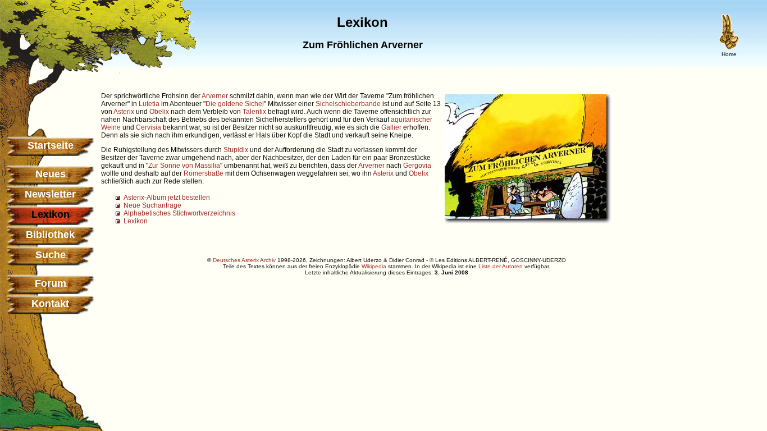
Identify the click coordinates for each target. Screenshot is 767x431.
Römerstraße (203, 173)
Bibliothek (50, 234)
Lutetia (149, 104)
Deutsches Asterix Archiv (244, 260)
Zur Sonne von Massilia (184, 165)
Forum (50, 283)
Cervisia (148, 127)
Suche (50, 254)
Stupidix (235, 150)
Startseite (51, 145)
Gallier (391, 127)
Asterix (123, 112)
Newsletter (50, 194)
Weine (111, 127)
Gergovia (417, 165)
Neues (50, 174)
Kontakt (50, 303)
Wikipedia (374, 266)
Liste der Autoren (500, 266)
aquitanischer (411, 119)
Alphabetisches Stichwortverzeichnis (179, 213)
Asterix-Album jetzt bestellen (167, 197)
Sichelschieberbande (348, 104)
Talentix (254, 112)
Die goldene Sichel (235, 104)
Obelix (159, 112)
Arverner (215, 96)
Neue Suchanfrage (152, 205)
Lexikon (136, 221)
